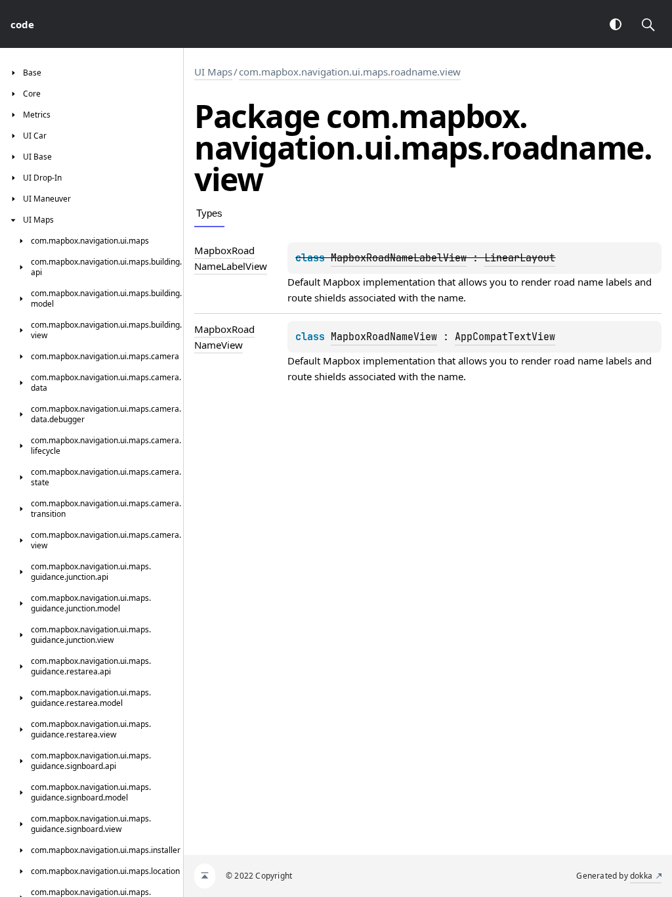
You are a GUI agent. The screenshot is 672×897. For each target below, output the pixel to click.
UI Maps (213, 71)
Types (209, 213)
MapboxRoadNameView (384, 336)
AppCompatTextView (505, 336)
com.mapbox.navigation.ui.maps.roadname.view (350, 71)
